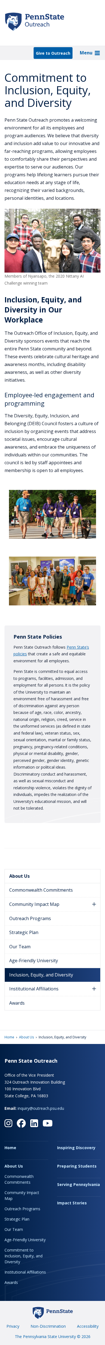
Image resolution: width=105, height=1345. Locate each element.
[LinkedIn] (34, 1123)
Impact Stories (72, 1203)
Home (9, 1037)
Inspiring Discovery (76, 1147)
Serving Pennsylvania (78, 1184)
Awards (17, 1003)
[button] (94, 904)
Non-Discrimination (48, 1326)
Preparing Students (77, 1166)
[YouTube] (48, 1123)
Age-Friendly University (33, 960)
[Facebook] (21, 1123)
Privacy (12, 1326)
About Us (19, 876)
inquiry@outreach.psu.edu (41, 1108)
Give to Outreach (53, 53)
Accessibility (88, 1326)
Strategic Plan (23, 932)
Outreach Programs (30, 918)
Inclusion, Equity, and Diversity (41, 975)
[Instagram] (8, 1123)
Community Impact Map (34, 904)
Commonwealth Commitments (41, 890)
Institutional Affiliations (34, 989)
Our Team (20, 947)
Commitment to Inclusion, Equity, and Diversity (23, 1255)
